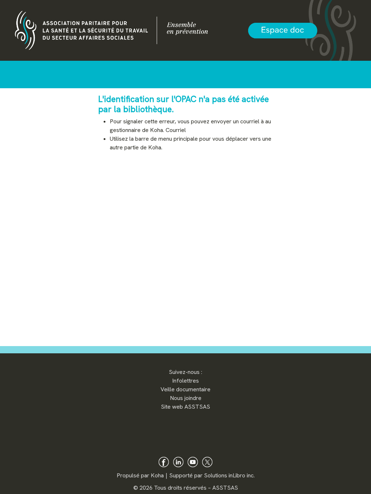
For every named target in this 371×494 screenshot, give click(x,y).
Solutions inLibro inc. (229, 475)
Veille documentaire (185, 389)
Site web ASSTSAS (185, 406)
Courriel (176, 130)
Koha (157, 475)
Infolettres (185, 380)
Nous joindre (185, 398)
